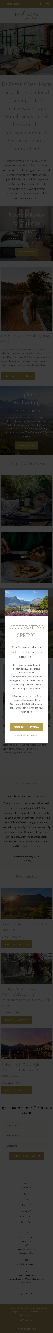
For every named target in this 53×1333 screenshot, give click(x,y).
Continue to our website (26, 734)
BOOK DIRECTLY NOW (26, 727)
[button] (44, 594)
